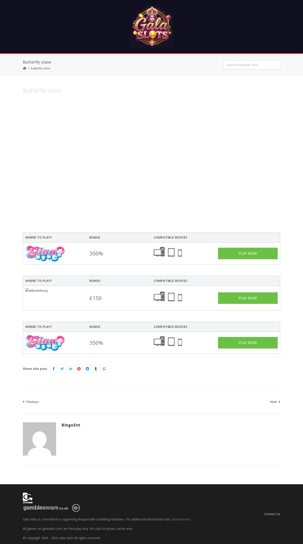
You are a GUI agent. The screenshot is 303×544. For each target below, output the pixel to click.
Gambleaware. (180, 519)
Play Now (248, 253)
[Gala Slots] (151, 27)
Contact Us (272, 514)
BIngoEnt (70, 425)
